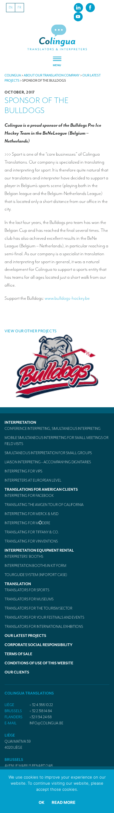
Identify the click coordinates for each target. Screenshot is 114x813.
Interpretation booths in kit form (35, 565)
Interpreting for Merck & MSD (31, 513)
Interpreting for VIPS (23, 471)
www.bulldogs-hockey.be (67, 298)
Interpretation (20, 422)
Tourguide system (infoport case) (36, 574)
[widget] (57, 62)
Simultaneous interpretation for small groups (48, 453)
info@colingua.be (46, 723)
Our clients (17, 672)
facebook (90, 7)
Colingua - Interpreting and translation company (57, 37)
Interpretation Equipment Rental (39, 550)
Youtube (78, 16)
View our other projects (31, 331)
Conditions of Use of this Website (39, 663)
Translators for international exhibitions (44, 626)
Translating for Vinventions (31, 541)
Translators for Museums (29, 599)
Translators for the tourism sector (38, 608)
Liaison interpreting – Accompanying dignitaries (48, 462)
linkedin (78, 7)
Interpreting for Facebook (29, 495)
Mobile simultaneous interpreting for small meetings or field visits (57, 440)
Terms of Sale (18, 654)
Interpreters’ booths (24, 556)
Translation (18, 583)
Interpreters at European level (33, 480)
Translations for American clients (41, 489)
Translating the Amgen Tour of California (44, 504)
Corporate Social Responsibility (38, 644)
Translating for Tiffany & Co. (32, 532)
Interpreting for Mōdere (27, 523)
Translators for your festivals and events (44, 617)
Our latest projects (25, 635)
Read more (63, 802)
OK (41, 802)
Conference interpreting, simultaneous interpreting (53, 428)
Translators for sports (27, 590)
